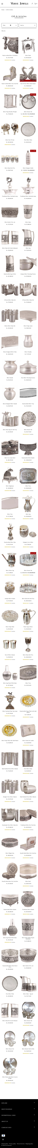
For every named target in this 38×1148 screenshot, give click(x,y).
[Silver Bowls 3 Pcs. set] (10, 211)
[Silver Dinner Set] (28, 101)
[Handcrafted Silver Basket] (28, 447)
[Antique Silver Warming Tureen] (28, 263)
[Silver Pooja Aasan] (28, 315)
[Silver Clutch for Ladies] (28, 730)
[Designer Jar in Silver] (28, 531)
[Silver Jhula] (28, 45)
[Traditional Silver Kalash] (28, 899)
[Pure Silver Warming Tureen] (28, 367)
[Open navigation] (5, 4)
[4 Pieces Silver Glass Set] (10, 289)
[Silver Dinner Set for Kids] (28, 1038)
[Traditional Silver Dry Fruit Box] (28, 814)
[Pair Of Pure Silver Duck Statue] (28, 73)
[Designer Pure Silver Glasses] (10, 786)
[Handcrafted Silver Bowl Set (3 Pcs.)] (10, 955)
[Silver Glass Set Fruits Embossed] (10, 237)
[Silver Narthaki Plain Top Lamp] (10, 700)
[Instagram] (3, 1139)
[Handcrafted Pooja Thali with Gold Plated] (28, 700)
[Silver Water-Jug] (10, 560)
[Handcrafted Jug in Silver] (10, 263)
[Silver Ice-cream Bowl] (10, 447)
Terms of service (21, 1143)
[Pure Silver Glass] (28, 758)
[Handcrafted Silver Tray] (28, 393)
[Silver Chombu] (28, 341)
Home (3, 9)
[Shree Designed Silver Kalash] (10, 393)
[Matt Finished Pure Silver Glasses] (10, 758)
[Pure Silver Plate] (28, 129)
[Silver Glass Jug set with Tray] (10, 419)
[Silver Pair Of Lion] (10, 129)
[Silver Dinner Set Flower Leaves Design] (10, 1066)
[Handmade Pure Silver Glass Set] (10, 814)
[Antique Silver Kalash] (10, 588)
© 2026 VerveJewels (6, 1145)
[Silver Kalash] (10, 367)
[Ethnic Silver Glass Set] (10, 315)
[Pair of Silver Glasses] (10, 644)
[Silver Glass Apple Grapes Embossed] (28, 927)
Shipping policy (29, 1143)
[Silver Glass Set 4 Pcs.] (10, 157)
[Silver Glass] (28, 211)
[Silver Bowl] (28, 871)
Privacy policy (12, 1143)
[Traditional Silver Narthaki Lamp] (10, 185)
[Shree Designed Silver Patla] (10, 341)
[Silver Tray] (28, 475)
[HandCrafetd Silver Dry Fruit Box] (28, 842)
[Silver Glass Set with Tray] (28, 588)
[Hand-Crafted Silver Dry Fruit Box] (10, 73)
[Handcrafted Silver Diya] (10, 531)
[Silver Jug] (28, 237)
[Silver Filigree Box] (10, 842)
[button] (8, 60)
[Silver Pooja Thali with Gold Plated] (10, 730)
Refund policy (5, 1143)
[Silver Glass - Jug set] (28, 983)
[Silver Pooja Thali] (10, 616)
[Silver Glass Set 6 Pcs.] (28, 644)
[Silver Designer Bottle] (28, 157)
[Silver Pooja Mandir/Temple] (10, 101)
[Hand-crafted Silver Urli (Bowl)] (10, 45)
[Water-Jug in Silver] (28, 616)
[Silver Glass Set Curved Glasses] (10, 1010)
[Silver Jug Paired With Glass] (10, 672)
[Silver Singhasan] (10, 475)
